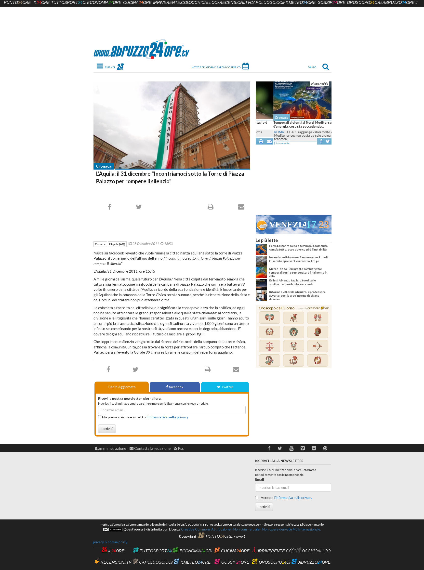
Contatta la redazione (152, 448)
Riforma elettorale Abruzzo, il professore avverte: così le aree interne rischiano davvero (297, 295)
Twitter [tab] (227, 387)
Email (259, 479)
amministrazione (111, 448)
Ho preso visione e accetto (144, 417)
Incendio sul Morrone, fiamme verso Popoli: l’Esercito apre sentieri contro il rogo (298, 259)
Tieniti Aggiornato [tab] (121, 387)
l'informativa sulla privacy (167, 417)
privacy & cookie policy (110, 542)
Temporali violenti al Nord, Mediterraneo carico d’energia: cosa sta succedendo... (293, 124)
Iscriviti (107, 428)
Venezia (287, 224)
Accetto (286, 497)
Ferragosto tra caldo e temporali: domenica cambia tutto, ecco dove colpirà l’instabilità (298, 247)
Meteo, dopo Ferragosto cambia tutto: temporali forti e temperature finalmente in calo (298, 272)
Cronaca (103, 166)
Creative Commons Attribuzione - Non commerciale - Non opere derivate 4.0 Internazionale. (250, 529)
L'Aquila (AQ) (117, 244)
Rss (180, 448)
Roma (261, 132)
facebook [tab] (176, 387)
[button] (269, 448)
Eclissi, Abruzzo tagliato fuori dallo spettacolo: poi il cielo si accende (292, 282)
